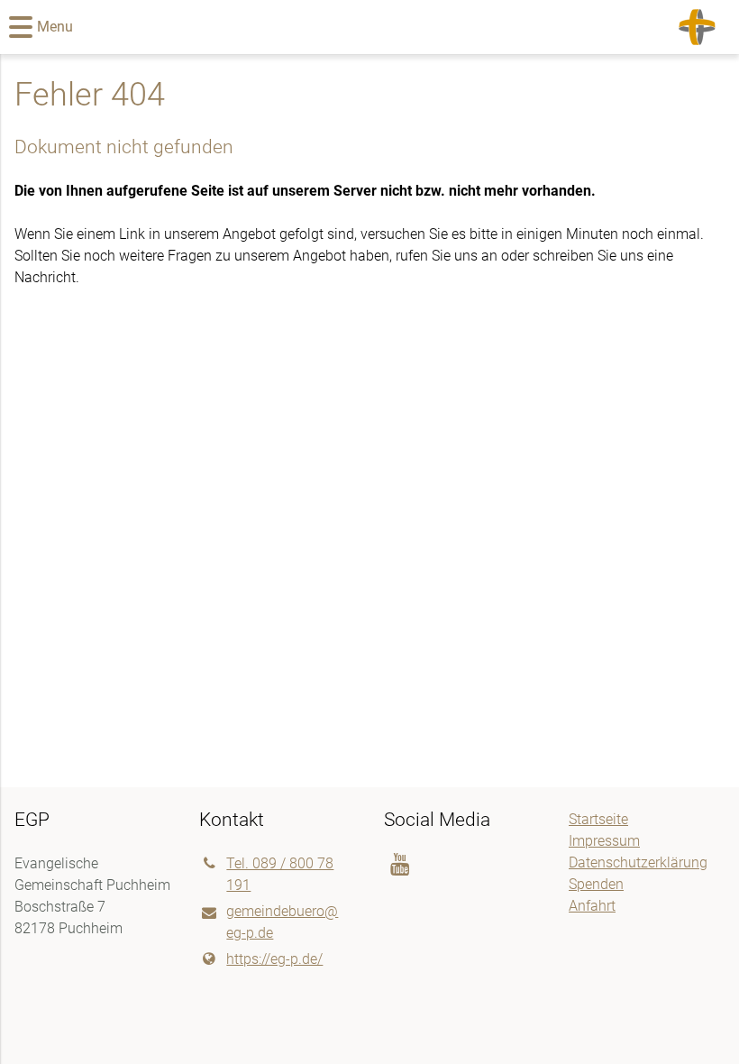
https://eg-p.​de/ (274, 959)
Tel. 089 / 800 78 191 (279, 874)
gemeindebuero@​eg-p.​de (282, 922)
